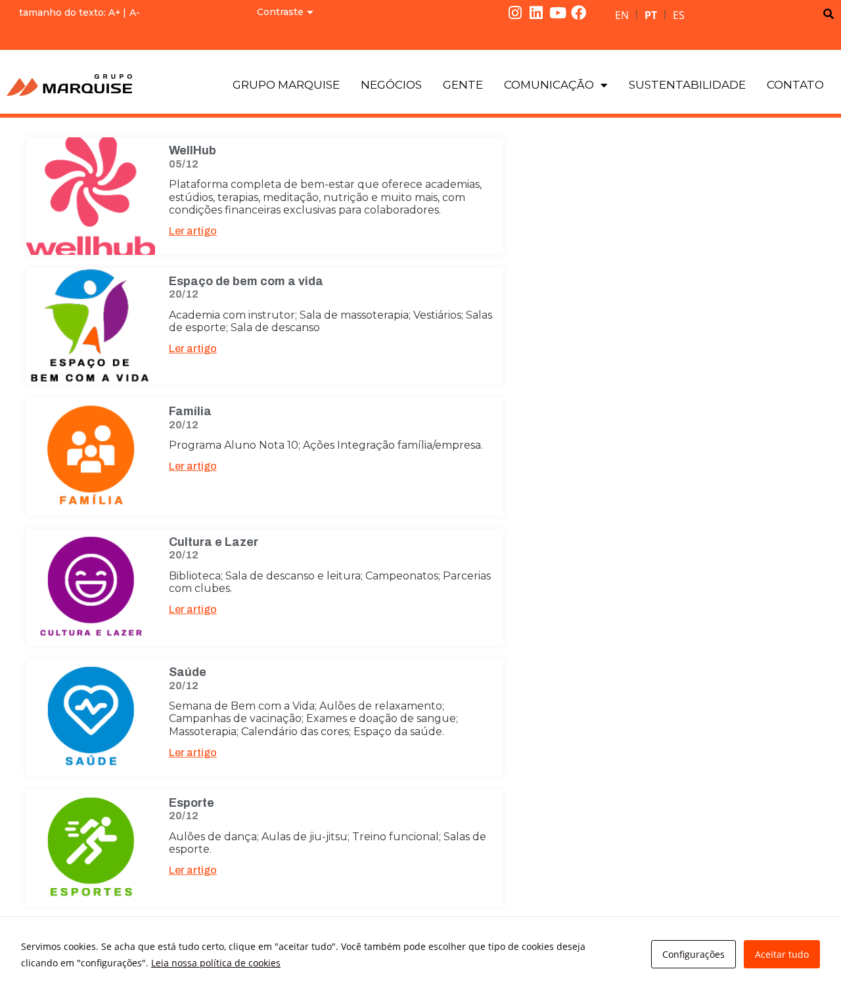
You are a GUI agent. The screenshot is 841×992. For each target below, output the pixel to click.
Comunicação (549, 84)
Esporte (191, 802)
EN (622, 15)
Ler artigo (193, 231)
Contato (795, 84)
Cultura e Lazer (213, 542)
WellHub (192, 150)
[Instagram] (515, 12)
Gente (463, 84)
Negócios (391, 84)
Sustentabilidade (687, 84)
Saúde (187, 672)
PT (651, 15)
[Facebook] (578, 12)
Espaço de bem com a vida (246, 281)
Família (190, 411)
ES (679, 15)
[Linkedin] (536, 12)
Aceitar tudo (782, 954)
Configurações (693, 954)
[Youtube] (557, 12)
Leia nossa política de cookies (216, 963)
